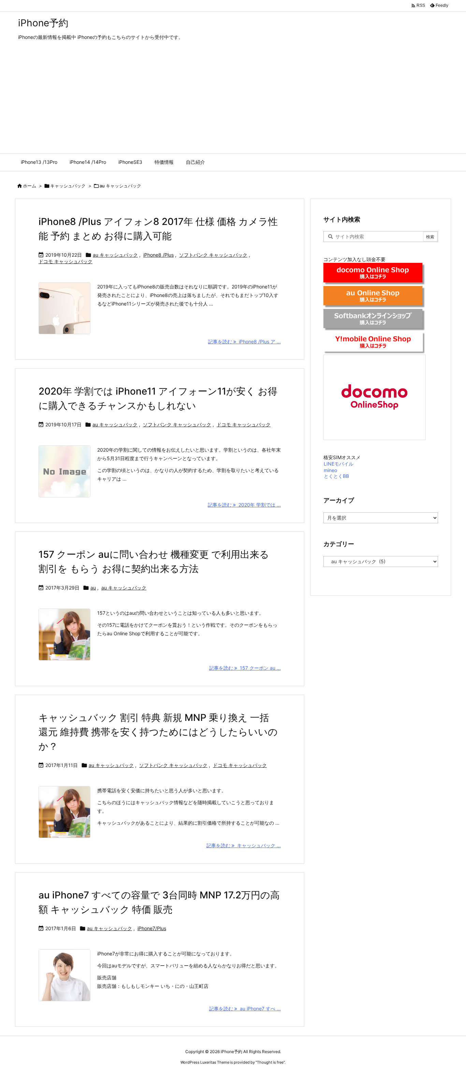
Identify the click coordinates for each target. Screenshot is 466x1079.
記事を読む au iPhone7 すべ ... (245, 1008)
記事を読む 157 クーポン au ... (245, 668)
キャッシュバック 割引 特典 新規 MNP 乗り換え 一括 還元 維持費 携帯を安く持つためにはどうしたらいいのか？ (158, 732)
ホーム (29, 185)
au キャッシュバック (115, 255)
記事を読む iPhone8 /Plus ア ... (244, 341)
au (93, 588)
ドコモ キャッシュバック (65, 261)
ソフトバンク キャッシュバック (213, 255)
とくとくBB (336, 476)
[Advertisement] (233, 102)
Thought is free (270, 1062)
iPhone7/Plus (151, 928)
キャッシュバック (68, 185)
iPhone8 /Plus (158, 255)
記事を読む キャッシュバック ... (243, 845)
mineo (330, 470)
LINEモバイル (338, 464)
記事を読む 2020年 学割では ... (244, 505)
